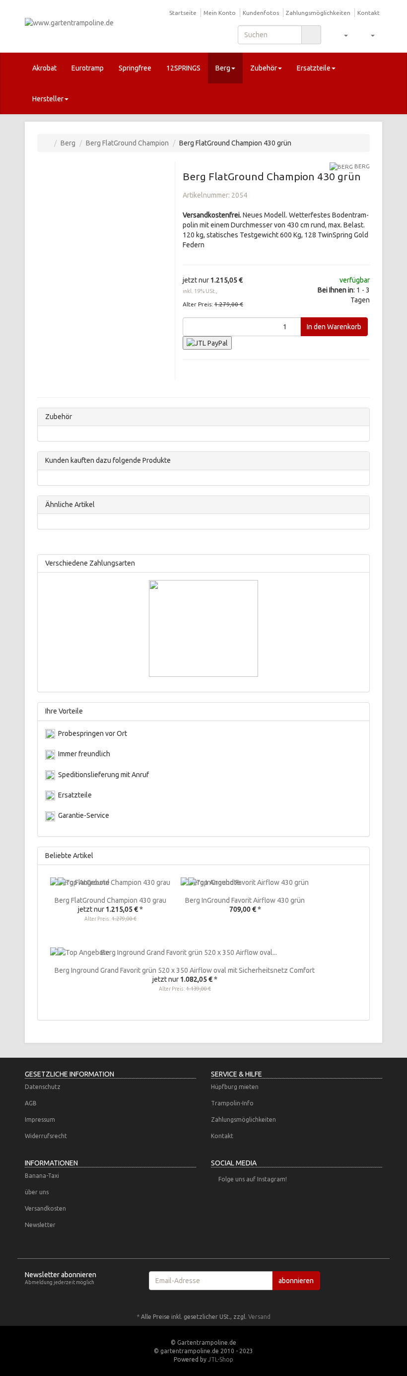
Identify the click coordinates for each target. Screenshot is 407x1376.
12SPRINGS (183, 68)
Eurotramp (87, 68)
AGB (31, 1103)
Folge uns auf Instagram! (252, 1179)
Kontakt (368, 12)
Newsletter (40, 1225)
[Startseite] (47, 143)
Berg (222, 68)
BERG (361, 166)
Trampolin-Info (232, 1103)
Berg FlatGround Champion (127, 143)
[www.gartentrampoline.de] (79, 25)
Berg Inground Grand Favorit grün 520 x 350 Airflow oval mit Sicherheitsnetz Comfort (185, 970)
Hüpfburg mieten (235, 1087)
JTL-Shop (220, 1359)
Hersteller (48, 99)
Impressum (40, 1119)
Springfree (135, 68)
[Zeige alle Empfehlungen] (359, 856)
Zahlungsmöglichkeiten (318, 12)
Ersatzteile (314, 68)
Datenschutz (43, 1087)
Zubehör (263, 68)
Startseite (183, 12)
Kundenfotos (261, 12)
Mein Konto (220, 12)
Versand (259, 1316)
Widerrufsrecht (46, 1136)
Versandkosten (45, 1208)
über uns (37, 1192)
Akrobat (44, 68)
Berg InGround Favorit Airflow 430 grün (245, 900)
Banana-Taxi (42, 1175)
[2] (207, 343)
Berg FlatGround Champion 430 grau (110, 900)
